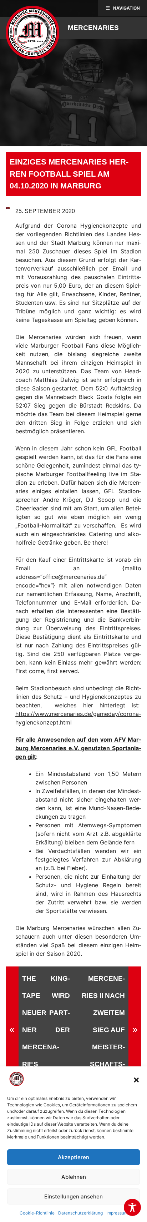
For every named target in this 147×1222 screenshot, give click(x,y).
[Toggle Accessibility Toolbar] (132, 1207)
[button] (136, 1080)
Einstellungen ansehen (73, 1196)
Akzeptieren (73, 1157)
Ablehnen (73, 1176)
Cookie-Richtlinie (37, 1213)
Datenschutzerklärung (80, 1213)
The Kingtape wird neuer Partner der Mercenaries (46, 1021)
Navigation (126, 8)
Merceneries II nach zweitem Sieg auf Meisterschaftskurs (103, 1030)
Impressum (117, 1213)
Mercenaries (93, 27)
